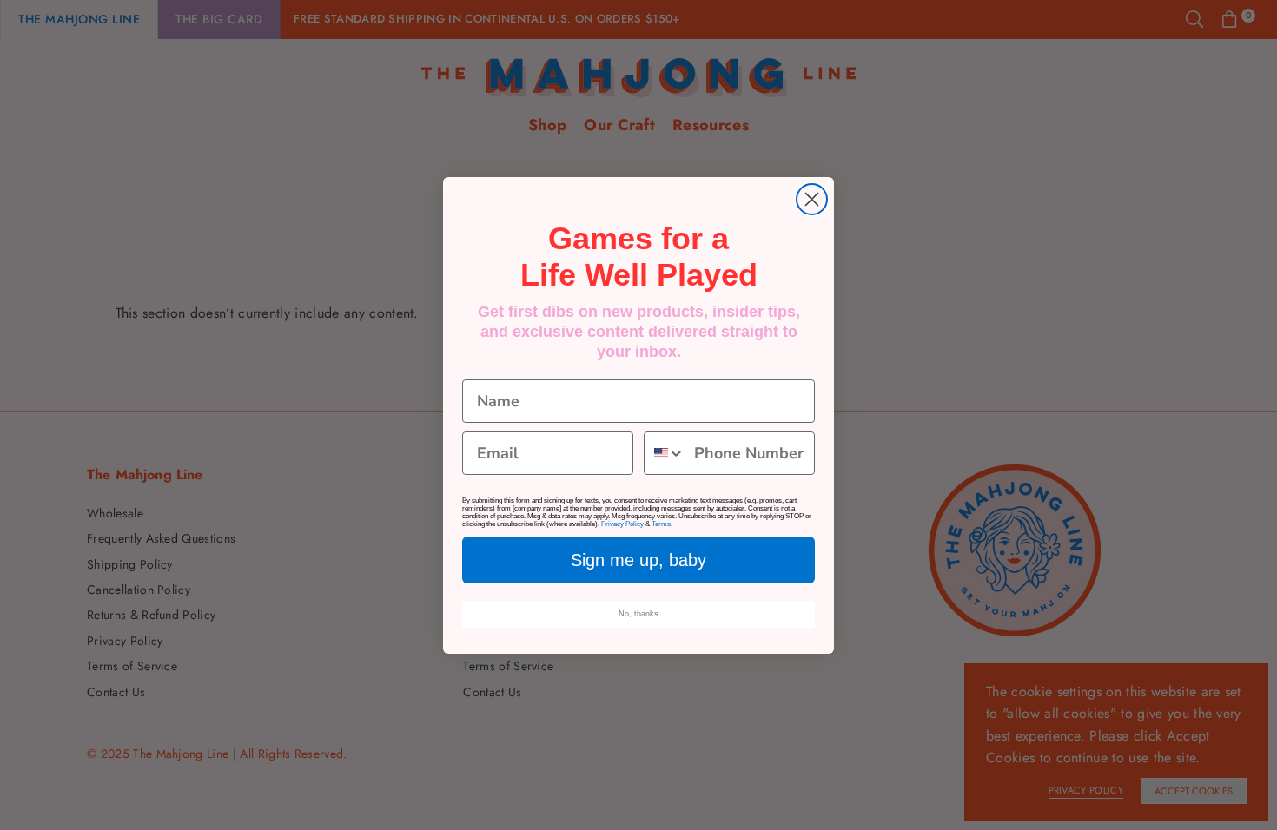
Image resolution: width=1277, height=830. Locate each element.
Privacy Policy (622, 524)
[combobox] (665, 453)
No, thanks (638, 613)
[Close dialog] (812, 199)
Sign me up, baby (638, 560)
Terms (661, 524)
